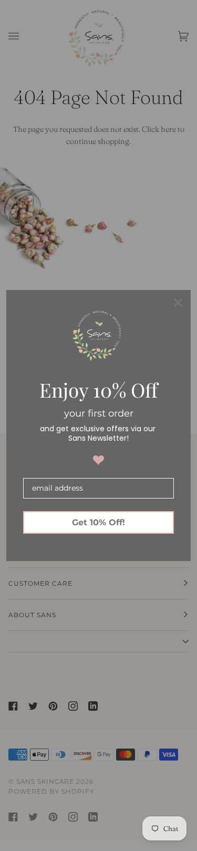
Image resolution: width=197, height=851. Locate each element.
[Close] (178, 302)
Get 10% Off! (98, 522)
